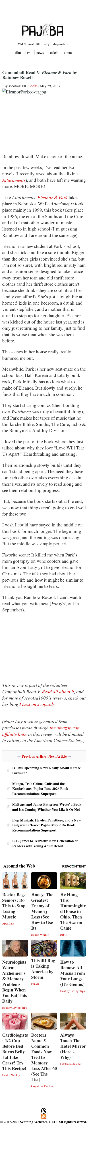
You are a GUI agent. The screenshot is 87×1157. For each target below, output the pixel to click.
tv (28, 52)
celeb (54, 52)
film (18, 52)
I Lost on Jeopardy (37, 704)
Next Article (57, 756)
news (40, 52)
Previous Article (34, 756)
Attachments (13, 180)
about (68, 52)
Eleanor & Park (52, 197)
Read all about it (58, 691)
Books (32, 85)
